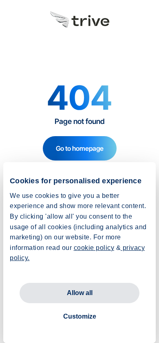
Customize (79, 316)
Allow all (80, 292)
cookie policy (94, 247)
